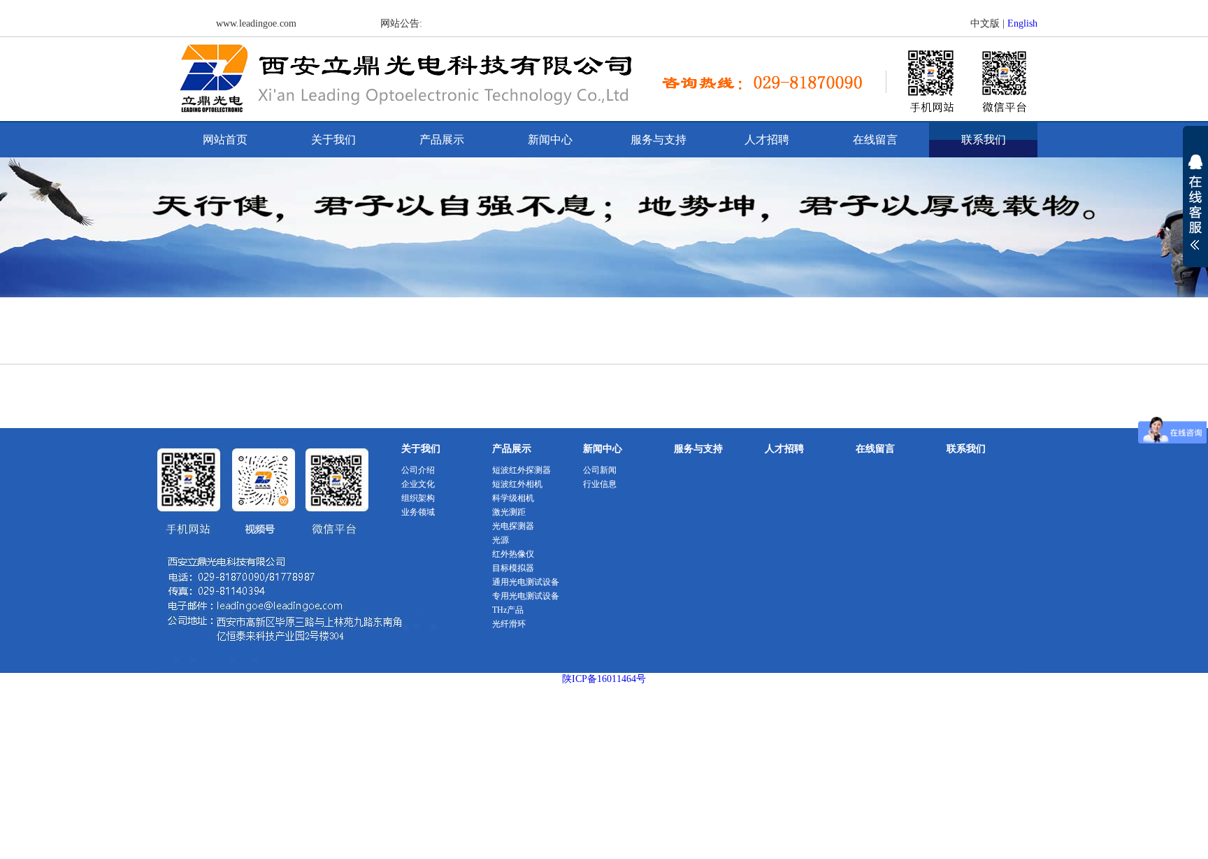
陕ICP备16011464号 (604, 679)
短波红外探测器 (521, 470)
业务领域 (418, 512)
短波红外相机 (517, 484)
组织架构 (418, 498)
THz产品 (508, 610)
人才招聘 (767, 139)
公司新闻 (600, 470)
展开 (1195, 211)
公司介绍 (418, 470)
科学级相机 (513, 498)
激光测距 (509, 512)
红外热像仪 (513, 554)
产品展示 (441, 139)
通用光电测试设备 (525, 582)
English (1022, 23)
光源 (500, 540)
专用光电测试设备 (525, 596)
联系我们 (983, 139)
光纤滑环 (509, 624)
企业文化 (418, 484)
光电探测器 (513, 526)
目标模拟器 (513, 568)
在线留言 (875, 139)
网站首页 (225, 139)
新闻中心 (550, 139)
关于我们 (333, 139)
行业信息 (600, 484)
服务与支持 (658, 139)
